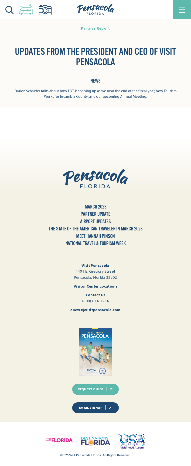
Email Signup (90, 408)
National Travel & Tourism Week (95, 243)
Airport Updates (95, 221)
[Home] (95, 9)
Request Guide (91, 389)
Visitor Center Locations (95, 286)
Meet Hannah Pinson (95, 236)
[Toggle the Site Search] (9, 9)
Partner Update (95, 214)
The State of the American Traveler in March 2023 (96, 229)
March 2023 (95, 207)
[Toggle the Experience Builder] (26, 9)
